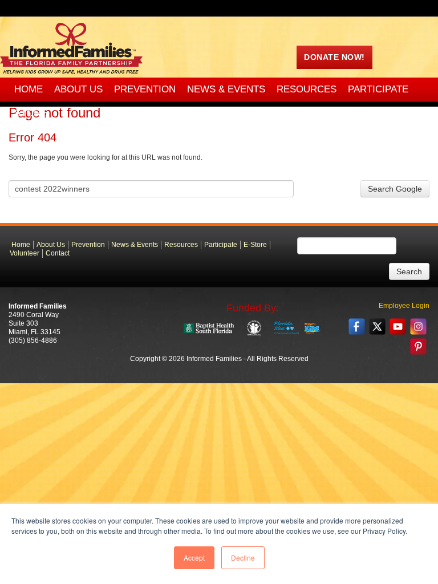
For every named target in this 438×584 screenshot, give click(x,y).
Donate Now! (334, 57)
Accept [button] (194, 557)
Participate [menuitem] (378, 89)
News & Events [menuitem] (226, 89)
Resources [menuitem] (306, 89)
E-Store (255, 245)
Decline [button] (243, 557)
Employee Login (404, 306)
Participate (220, 245)
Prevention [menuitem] (145, 89)
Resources (181, 245)
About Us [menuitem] (78, 89)
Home (20, 245)
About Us (50, 245)
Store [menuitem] (30, 113)
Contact (58, 253)
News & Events (134, 245)
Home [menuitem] (28, 89)
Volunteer (24, 253)
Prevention (88, 245)
